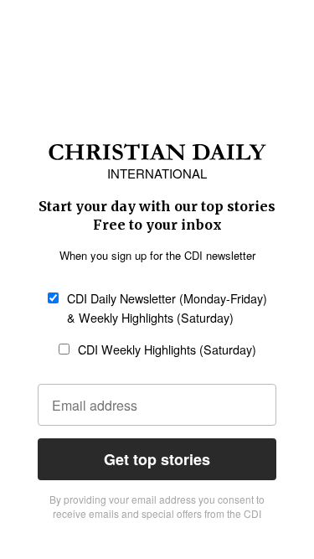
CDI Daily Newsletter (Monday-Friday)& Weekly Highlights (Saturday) (167, 307)
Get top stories (157, 459)
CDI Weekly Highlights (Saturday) (167, 349)
